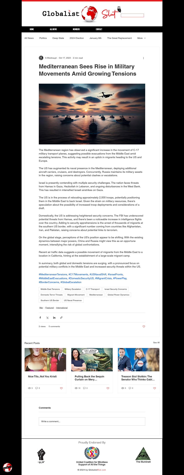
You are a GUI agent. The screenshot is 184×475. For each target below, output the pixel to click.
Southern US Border (50, 300)
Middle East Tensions (50, 289)
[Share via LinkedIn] (54, 317)
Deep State (58, 38)
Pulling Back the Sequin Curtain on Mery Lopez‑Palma (89, 378)
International (62, 308)
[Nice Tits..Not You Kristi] (45, 359)
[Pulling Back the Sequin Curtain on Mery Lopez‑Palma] (92, 359)
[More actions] (143, 58)
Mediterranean (96, 295)
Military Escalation (73, 289)
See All (156, 342)
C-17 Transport (93, 289)
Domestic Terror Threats (52, 295)
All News (29, 38)
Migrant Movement (76, 295)
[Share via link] (61, 317)
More (140, 38)
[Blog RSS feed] (69, 11)
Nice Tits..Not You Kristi (42, 376)
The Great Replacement (119, 38)
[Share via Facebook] (40, 317)
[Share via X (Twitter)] (47, 317)
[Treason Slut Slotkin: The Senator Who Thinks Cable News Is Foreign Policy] (138, 359)
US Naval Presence (73, 300)
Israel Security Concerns (116, 289)
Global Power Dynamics (118, 295)
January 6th (95, 38)
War (41, 308)
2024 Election (77, 38)
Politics (43, 38)
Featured (49, 308)
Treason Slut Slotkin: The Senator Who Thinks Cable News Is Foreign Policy (137, 378)
